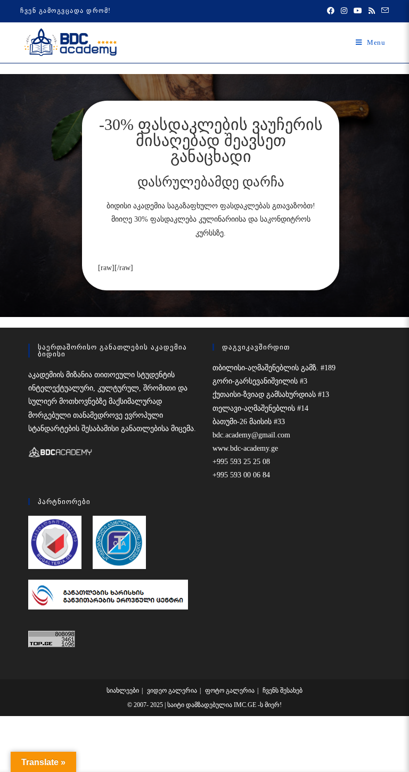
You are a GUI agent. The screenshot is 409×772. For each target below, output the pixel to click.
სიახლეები (123, 690)
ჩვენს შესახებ (282, 690)
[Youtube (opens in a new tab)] (357, 11)
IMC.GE (246, 705)
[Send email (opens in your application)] (383, 11)
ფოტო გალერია (230, 690)
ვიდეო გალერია (172, 690)
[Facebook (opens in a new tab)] (331, 11)
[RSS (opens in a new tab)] (371, 11)
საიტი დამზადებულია (200, 705)
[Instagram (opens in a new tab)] (344, 11)
